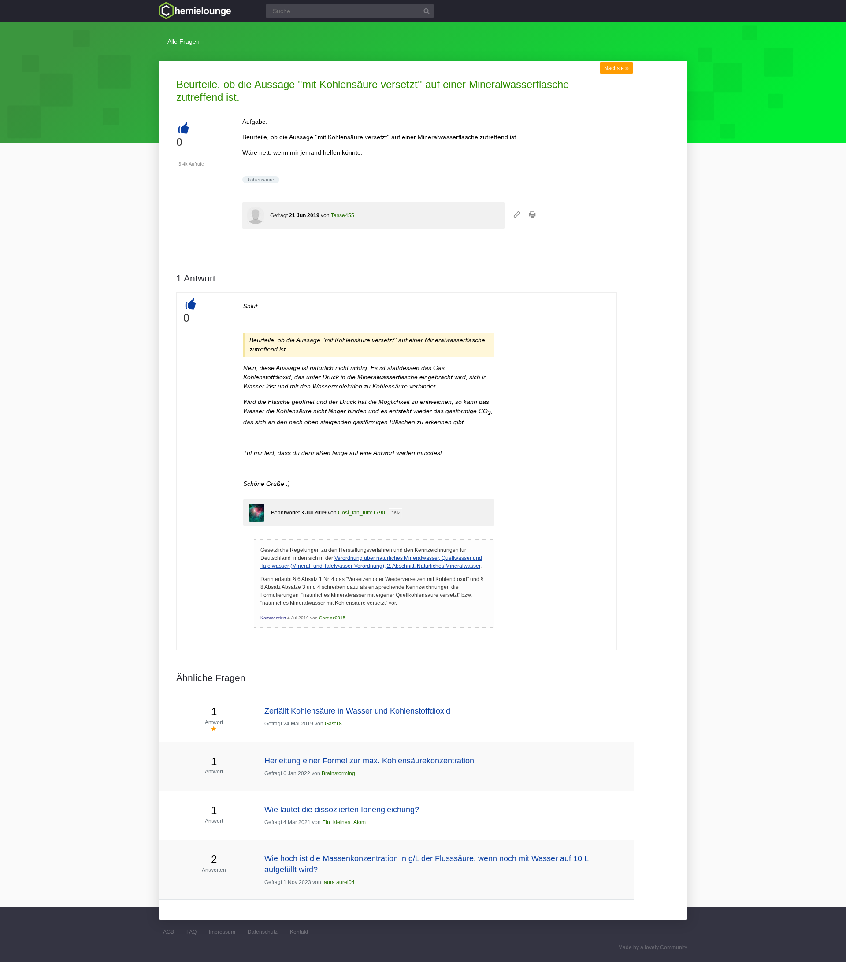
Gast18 (333, 724)
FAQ (191, 932)
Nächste (616, 68)
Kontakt (299, 932)
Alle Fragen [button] (183, 41)
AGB (168, 932)
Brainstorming (338, 773)
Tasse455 (342, 215)
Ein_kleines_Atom (344, 822)
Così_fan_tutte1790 (361, 513)
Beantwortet (285, 513)
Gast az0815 (332, 617)
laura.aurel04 (339, 882)
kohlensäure (261, 179)
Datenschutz (263, 932)
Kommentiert (273, 617)
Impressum (222, 932)
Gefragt (279, 215)
